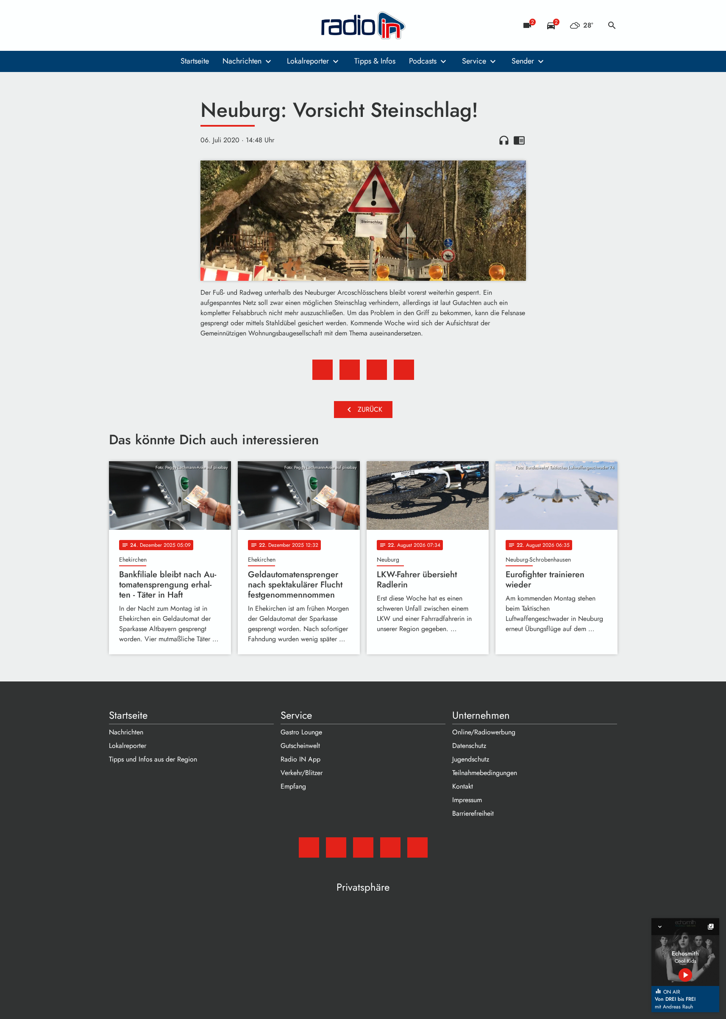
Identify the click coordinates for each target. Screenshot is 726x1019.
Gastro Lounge (301, 732)
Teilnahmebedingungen (484, 773)
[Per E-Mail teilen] (404, 370)
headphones (504, 140)
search (612, 25)
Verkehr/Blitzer (302, 773)
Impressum (467, 800)
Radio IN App (300, 759)
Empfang (293, 786)
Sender (523, 60)
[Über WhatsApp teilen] (377, 370)
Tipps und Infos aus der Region (153, 759)
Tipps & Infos (374, 60)
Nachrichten (242, 60)
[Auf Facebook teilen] (322, 370)
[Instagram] (151, 25)
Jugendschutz (470, 759)
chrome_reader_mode (519, 140)
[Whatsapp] (168, 25)
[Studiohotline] (185, 25)
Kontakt (462, 786)
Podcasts (423, 60)
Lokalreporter (308, 60)
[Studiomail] (117, 25)
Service (474, 60)
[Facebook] (134, 25)
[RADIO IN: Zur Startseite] (363, 25)
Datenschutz (469, 745)
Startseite (195, 60)
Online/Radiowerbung (483, 732)
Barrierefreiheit (473, 813)
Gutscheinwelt (300, 745)
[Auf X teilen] (349, 370)
